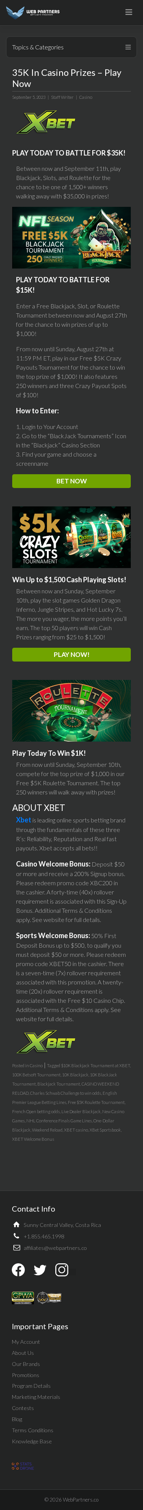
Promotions (25, 1375)
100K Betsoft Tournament (36, 1074)
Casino (85, 97)
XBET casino (76, 1129)
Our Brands (26, 1364)
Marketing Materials (36, 1397)
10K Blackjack (75, 1074)
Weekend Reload (47, 1129)
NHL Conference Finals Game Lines (59, 1120)
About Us (23, 1353)
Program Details (31, 1385)
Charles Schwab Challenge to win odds (65, 1093)
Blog (17, 1419)
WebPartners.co (80, 1500)
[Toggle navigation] (129, 12)
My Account (26, 1341)
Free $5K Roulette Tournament (96, 1102)
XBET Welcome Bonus (33, 1139)
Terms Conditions (32, 1430)
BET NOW (71, 481)
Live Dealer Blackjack (81, 1111)
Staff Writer (62, 97)
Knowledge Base (32, 1441)
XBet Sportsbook (105, 1129)
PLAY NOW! (72, 654)
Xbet (23, 820)
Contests (23, 1408)
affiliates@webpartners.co (55, 1248)
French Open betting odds (36, 1111)
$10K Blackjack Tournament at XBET (95, 1065)
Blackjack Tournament (58, 1083)
